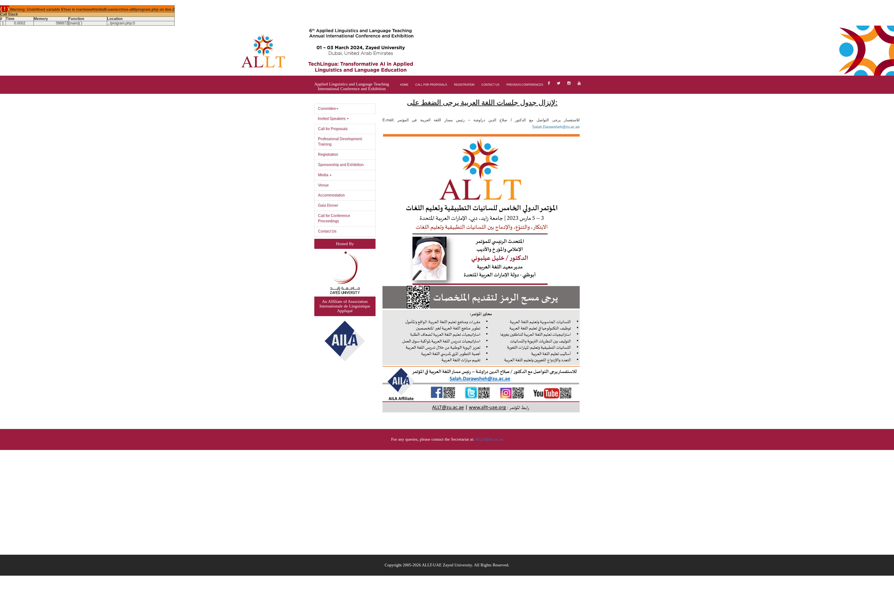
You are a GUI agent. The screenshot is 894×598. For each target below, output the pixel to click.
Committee (327, 109)
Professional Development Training (340, 141)
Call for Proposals (431, 84)
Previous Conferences (524, 84)
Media (323, 175)
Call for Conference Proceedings (334, 218)
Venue (323, 185)
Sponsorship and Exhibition (341, 165)
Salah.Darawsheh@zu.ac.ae (556, 127)
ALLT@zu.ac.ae (489, 439)
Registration (464, 84)
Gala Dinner (328, 205)
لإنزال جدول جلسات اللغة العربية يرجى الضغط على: (482, 102)
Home (404, 84)
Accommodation (331, 195)
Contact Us (490, 84)
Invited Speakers (332, 119)
